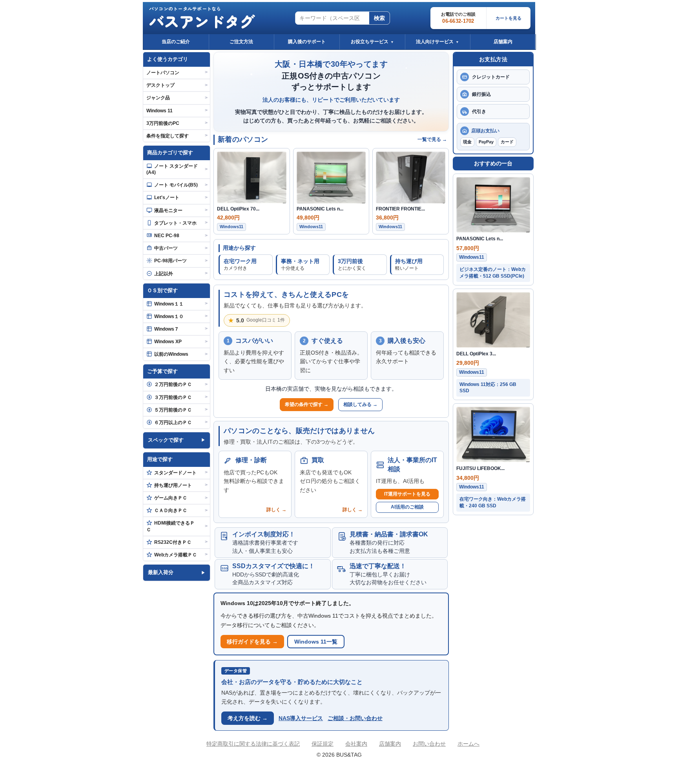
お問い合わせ (429, 744)
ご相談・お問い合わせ (355, 718)
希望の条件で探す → (306, 404)
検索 (379, 18)
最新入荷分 (160, 572)
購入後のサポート (307, 41)
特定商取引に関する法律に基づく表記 (253, 744)
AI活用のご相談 (407, 507)
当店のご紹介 (176, 41)
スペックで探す (166, 440)
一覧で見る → (432, 139)
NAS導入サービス (301, 718)
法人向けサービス (437, 41)
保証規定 (323, 744)
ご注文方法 (241, 41)
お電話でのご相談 (458, 18)
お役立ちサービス (372, 41)
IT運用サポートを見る (407, 494)
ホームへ (468, 744)
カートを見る (508, 18)
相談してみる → (360, 404)
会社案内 (356, 744)
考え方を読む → (248, 718)
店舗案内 (503, 41)
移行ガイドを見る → (252, 641)
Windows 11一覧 (315, 641)
